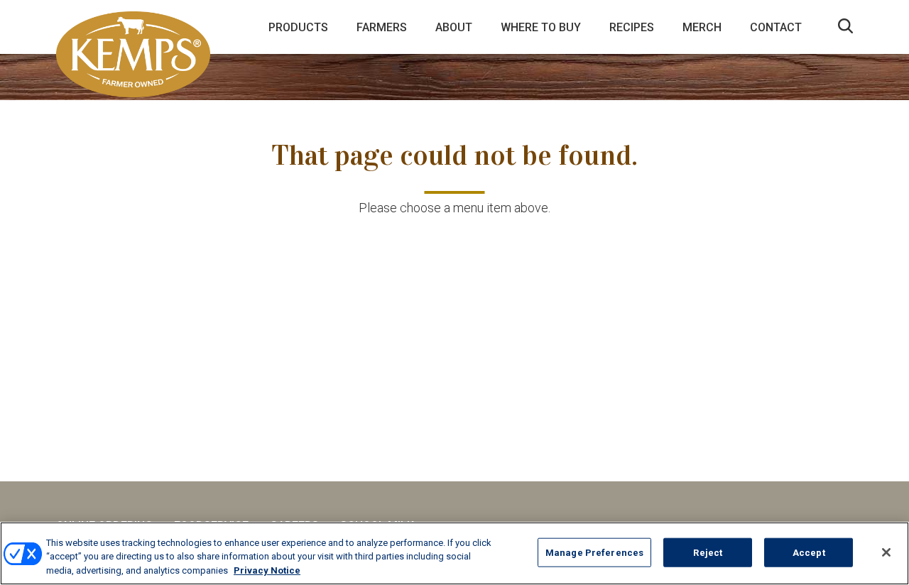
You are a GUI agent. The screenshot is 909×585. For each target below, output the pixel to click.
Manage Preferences (594, 552)
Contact (776, 27)
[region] (454, 553)
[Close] (886, 552)
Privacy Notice (267, 570)
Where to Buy (541, 27)
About (453, 27)
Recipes (631, 27)
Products (298, 27)
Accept (809, 552)
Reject (707, 552)
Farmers (381, 27)
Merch (702, 27)
